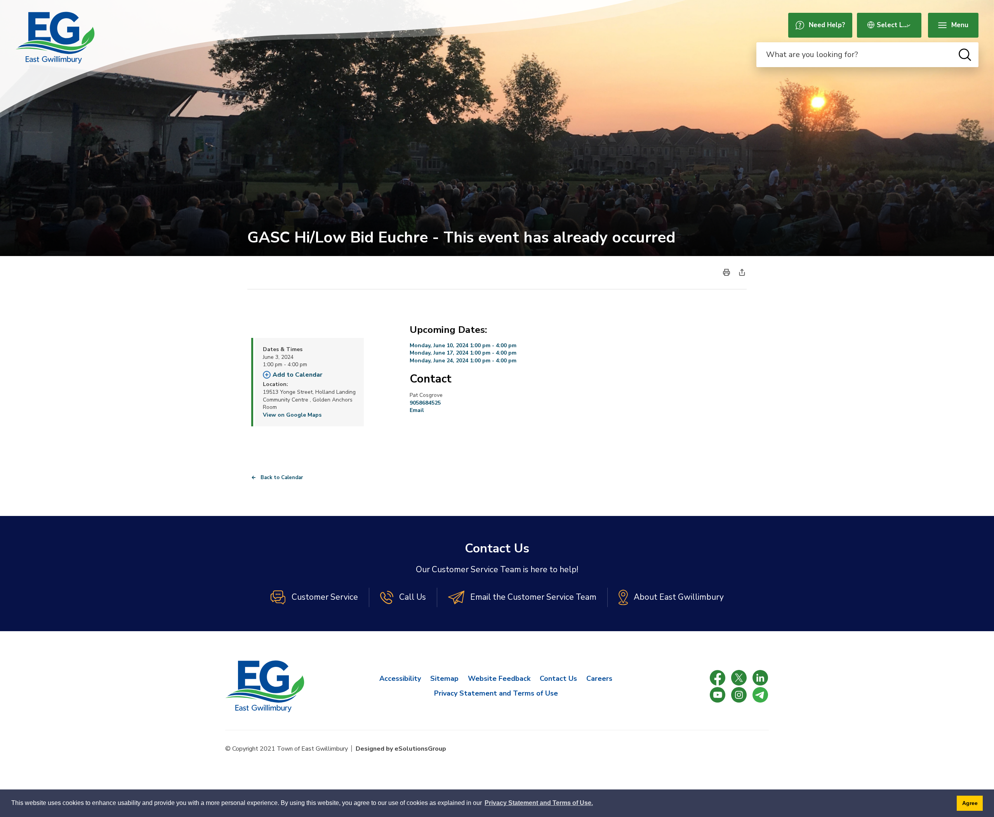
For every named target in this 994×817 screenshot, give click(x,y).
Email (417, 410)
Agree (970, 803)
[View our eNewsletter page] (760, 695)
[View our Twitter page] (739, 677)
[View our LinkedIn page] (760, 677)
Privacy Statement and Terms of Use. (539, 803)
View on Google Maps (292, 415)
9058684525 (425, 403)
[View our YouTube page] (717, 695)
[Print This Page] (726, 272)
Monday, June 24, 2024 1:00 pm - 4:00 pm (463, 360)
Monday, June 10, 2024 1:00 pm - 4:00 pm (463, 345)
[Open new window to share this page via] (742, 272)
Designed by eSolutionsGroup (401, 748)
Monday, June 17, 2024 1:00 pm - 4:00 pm (463, 353)
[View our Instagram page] (739, 695)
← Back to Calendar (277, 477)
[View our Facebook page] (717, 677)
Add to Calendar (297, 374)
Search (964, 54)
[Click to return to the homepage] (55, 38)
